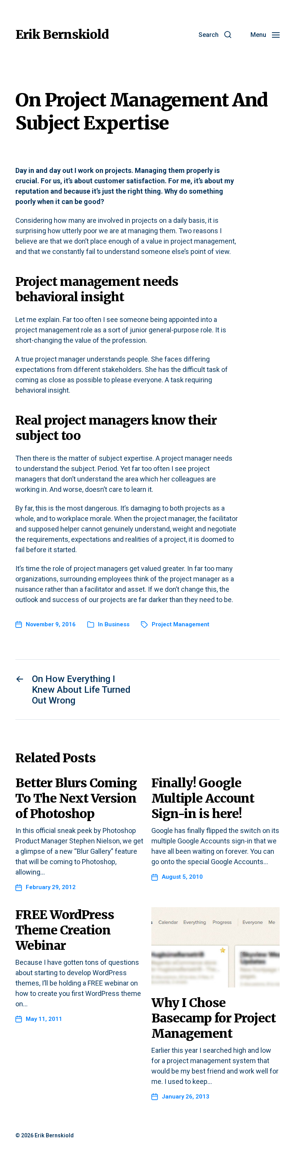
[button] (215, 34)
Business (116, 624)
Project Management (180, 624)
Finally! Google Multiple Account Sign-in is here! (202, 798)
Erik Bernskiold (62, 34)
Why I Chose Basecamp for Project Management (213, 1018)
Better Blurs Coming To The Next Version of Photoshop (76, 798)
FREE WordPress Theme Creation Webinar (64, 930)
